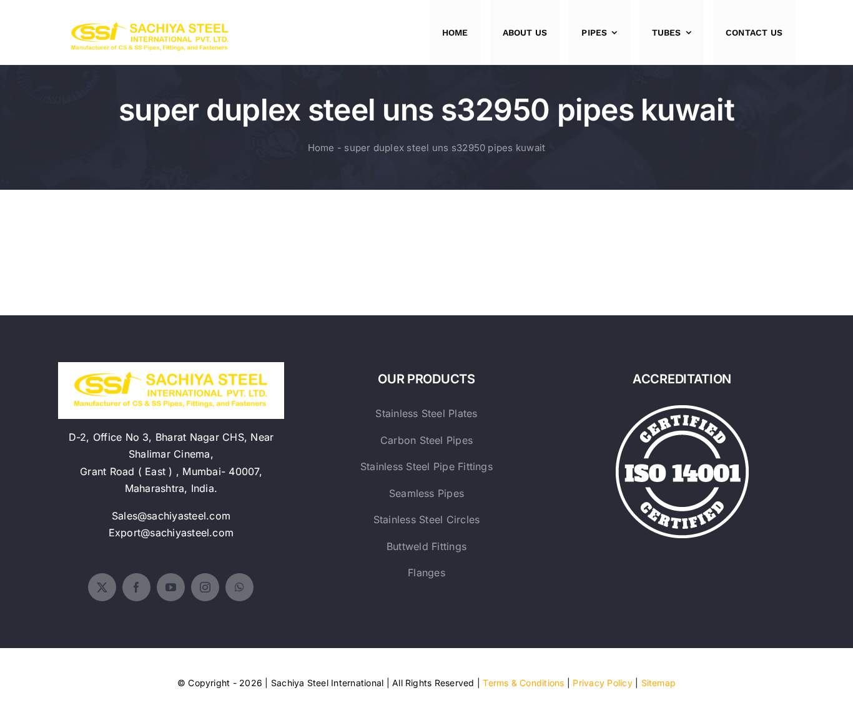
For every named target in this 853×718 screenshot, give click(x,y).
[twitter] (102, 587)
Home (321, 148)
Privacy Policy (602, 682)
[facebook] (136, 587)
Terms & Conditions (523, 682)
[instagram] (205, 587)
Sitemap (658, 682)
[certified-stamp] (682, 410)
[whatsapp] (239, 587)
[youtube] (171, 587)
